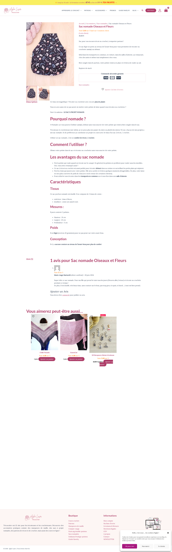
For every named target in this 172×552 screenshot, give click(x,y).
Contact (106, 537)
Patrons (71, 523)
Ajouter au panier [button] (46, 359)
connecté (65, 295)
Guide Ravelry (73, 539)
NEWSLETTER (109, 539)
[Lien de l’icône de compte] (159, 10)
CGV (105, 531)
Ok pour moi (129, 546)
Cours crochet (73, 521)
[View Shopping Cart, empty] (166, 10)
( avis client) (83, 33)
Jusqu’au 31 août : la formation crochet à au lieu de (87, 2)
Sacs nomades (102, 24)
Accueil (81, 24)
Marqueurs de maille (76, 526)
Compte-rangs (73, 529)
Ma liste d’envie (109, 523)
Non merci (145, 546)
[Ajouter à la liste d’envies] (33, 316)
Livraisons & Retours (111, 526)
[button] (168, 533)
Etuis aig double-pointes (77, 531)
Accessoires (90, 24)
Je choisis (161, 546)
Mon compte (108, 521)
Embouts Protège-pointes (78, 537)
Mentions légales (110, 529)
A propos (107, 534)
